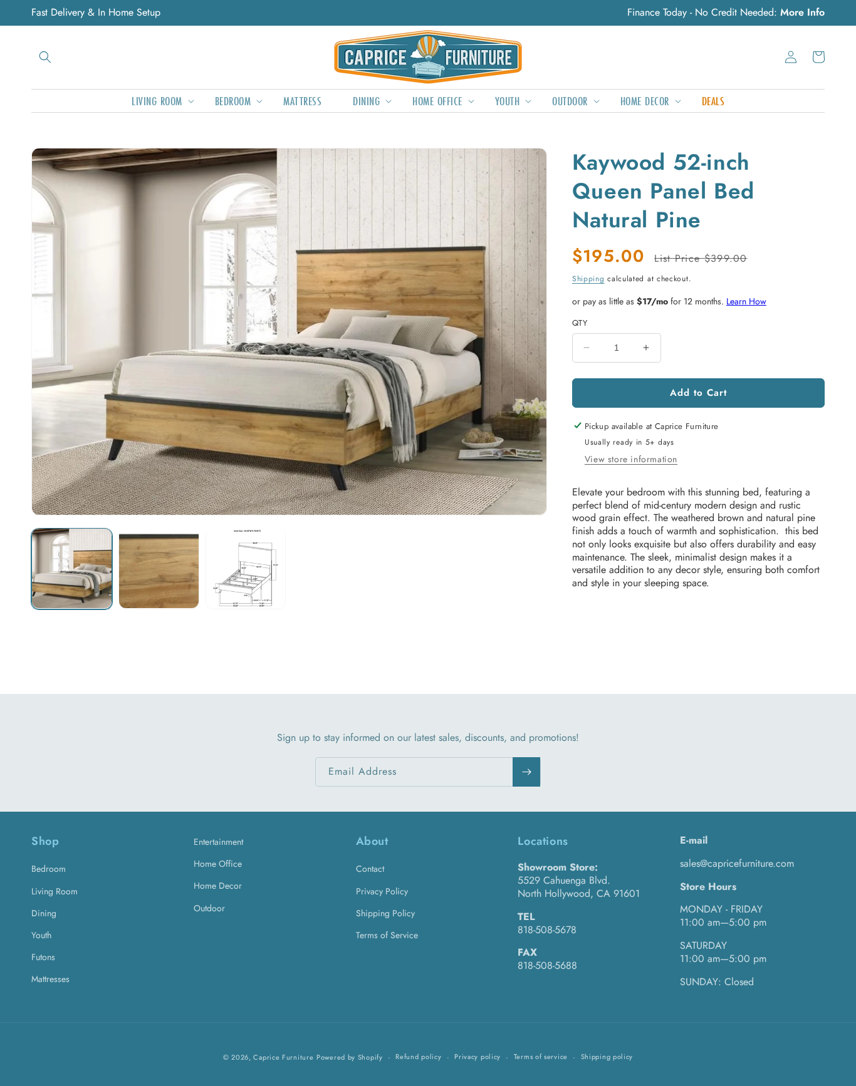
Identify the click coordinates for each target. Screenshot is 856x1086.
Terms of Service (387, 935)
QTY (579, 323)
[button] (45, 57)
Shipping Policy (385, 913)
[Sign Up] (526, 772)
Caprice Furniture (283, 1057)
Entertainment (218, 841)
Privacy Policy (382, 891)
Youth (41, 935)
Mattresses (50, 979)
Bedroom (48, 868)
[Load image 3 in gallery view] (246, 568)
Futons (43, 957)
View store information (631, 458)
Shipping (588, 278)
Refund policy (418, 1057)
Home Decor (218, 885)
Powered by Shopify (349, 1057)
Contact (370, 868)
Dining (43, 913)
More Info (802, 12)
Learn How (746, 300)
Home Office (218, 863)
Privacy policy (477, 1057)
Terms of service (541, 1057)
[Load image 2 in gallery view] (158, 568)
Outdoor (209, 908)
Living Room (54, 891)
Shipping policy (607, 1057)
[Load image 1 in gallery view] (71, 568)
